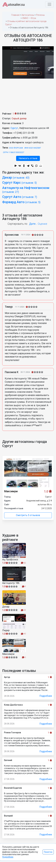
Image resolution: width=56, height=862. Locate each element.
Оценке (42, 223)
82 (24, 563)
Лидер (6, 630)
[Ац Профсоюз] (14, 550)
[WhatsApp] (36, 166)
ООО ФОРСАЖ (16, 148)
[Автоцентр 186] (14, 574)
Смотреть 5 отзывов (28, 515)
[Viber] (32, 166)
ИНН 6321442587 (32, 148)
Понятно (48, 852)
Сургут (14, 128)
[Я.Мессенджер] (15, 166)
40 (24, 634)
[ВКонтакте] (20, 166)
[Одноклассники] (24, 166)
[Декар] (14, 597)
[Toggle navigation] (49, 4)
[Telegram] (28, 166)
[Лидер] (14, 621)
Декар (15, 177)
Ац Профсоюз (10, 559)
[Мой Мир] (40, 166)
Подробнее (45, 695)
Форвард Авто (21, 202)
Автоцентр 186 (10, 583)
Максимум (11, 491)
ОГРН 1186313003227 (13, 152)
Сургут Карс (19, 182)
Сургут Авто (19, 197)
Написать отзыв (28, 158)
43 (24, 610)
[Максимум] (14, 645)
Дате (32, 223)
